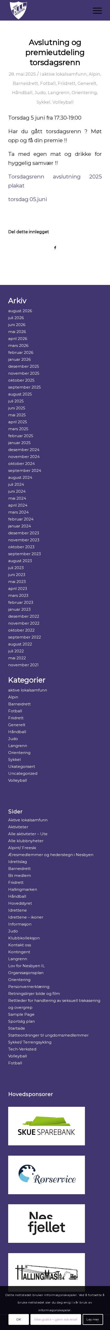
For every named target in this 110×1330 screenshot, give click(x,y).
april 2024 (17, 505)
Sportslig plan (21, 1021)
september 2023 (24, 553)
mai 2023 (17, 581)
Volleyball (63, 102)
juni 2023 (16, 574)
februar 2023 (20, 602)
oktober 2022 (21, 630)
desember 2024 (23, 449)
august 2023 (20, 560)
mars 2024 (18, 512)
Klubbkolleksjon (24, 938)
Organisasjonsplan (25, 972)
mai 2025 (17, 414)
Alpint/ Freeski (22, 847)
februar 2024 (21, 519)
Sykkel (43, 102)
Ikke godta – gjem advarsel (55, 1319)
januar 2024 (19, 526)
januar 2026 (19, 359)
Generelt (87, 83)
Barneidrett (25, 83)
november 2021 (23, 664)
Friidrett (66, 83)
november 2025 (23, 373)
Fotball (48, 83)
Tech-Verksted (22, 1049)
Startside (16, 1028)
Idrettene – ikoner (25, 917)
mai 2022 (17, 657)
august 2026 (20, 310)
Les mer (92, 1319)
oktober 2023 (21, 546)
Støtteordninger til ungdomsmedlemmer (48, 1035)
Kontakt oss (19, 944)
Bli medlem (19, 875)
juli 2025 (16, 401)
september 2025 (24, 387)
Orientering (84, 92)
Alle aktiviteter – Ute (28, 833)
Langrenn (59, 92)
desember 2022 (23, 616)
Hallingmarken (22, 889)
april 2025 (17, 421)
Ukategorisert (21, 766)
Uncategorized (22, 773)
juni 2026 (16, 324)
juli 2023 (16, 567)
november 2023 (23, 539)
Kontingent (19, 951)
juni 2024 (17, 491)
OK (18, 1319)
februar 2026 (20, 352)
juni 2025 (16, 408)
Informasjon (19, 924)
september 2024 (24, 470)
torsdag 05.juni (27, 199)
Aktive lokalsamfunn (28, 819)
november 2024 (24, 456)
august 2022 (20, 644)
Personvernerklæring (28, 986)
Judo (40, 92)
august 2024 (20, 477)
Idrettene (17, 910)
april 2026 (17, 338)
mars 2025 (18, 428)
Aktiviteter (18, 826)
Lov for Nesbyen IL (26, 965)
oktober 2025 (21, 380)
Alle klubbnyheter (25, 840)
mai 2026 (17, 331)
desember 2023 (23, 533)
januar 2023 (19, 609)
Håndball (22, 92)
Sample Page (21, 1014)
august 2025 (20, 394)
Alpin (94, 74)
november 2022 (23, 623)
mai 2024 (17, 498)
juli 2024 (16, 484)
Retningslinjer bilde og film (34, 993)
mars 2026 (18, 345)
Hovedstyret (20, 903)
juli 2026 (16, 317)
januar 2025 (19, 442)
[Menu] (95, 10)
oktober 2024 (21, 463)
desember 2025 (23, 366)
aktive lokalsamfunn (64, 74)
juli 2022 (16, 651)
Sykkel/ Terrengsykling (29, 1042)
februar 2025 (20, 435)
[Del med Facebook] (55, 247)
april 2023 (17, 588)
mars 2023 (18, 595)
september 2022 (24, 637)
